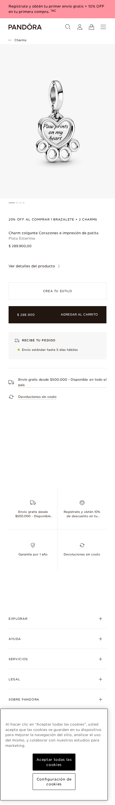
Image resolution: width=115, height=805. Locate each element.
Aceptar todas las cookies (54, 761)
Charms (20, 40)
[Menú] (103, 27)
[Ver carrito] (91, 27)
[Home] (25, 27)
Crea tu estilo (57, 291)
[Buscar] (68, 27)
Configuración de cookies (54, 781)
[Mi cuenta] (80, 27)
